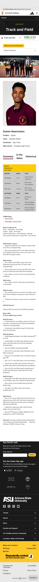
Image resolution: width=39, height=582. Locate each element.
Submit (32, 454)
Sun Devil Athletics (12, 13)
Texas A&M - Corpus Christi (13, 221)
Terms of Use (31, 570)
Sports (5, 518)
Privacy (11, 570)
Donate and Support (10, 528)
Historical (31, 156)
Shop (5, 523)
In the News (19, 156)
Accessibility (32, 565)
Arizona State (9, 218)
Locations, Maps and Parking (13, 538)
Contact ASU (31, 548)
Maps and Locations (11, 545)
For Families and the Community (14, 533)
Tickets (5, 513)
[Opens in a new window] (19, 556)
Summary (8, 156)
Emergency (11, 573)
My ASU (11, 551)
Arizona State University (24, 9)
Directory (11, 548)
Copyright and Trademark (11, 566)
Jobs (34, 545)
